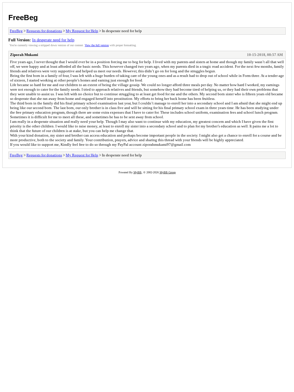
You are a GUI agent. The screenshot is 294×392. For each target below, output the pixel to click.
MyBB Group (168, 172)
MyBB (138, 172)
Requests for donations (44, 31)
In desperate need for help (53, 40)
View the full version (97, 45)
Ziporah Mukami (24, 55)
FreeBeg (23, 17)
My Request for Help (82, 31)
